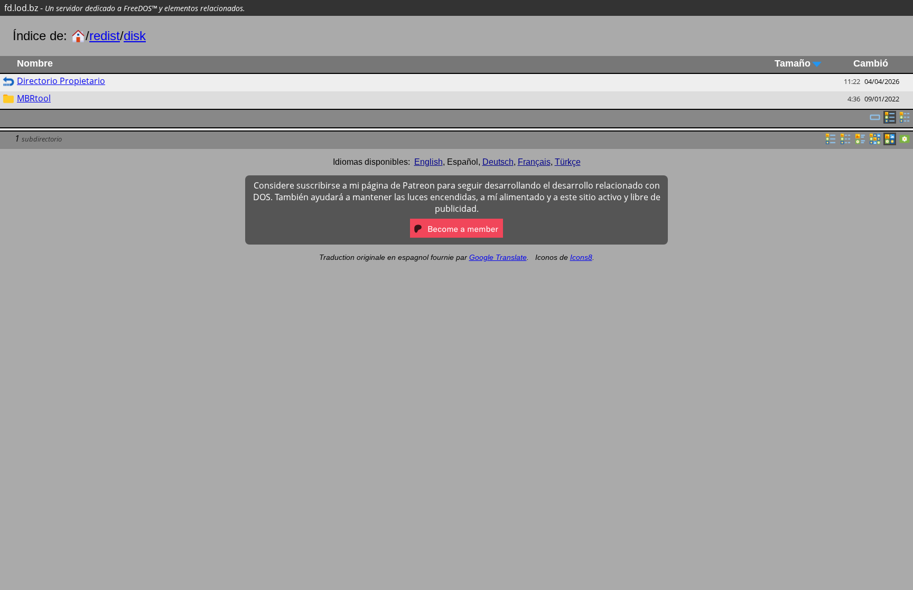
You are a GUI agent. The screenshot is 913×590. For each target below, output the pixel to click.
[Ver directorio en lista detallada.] (845, 142)
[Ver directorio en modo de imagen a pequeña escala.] (875, 142)
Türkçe (568, 161)
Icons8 (581, 257)
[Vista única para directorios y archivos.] (875, 120)
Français (534, 161)
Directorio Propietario (61, 81)
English (428, 161)
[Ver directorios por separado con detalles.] (904, 120)
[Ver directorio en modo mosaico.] (860, 142)
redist (104, 36)
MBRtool (34, 98)
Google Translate (498, 257)
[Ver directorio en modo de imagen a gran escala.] (904, 142)
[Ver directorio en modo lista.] (830, 142)
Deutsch (498, 161)
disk (135, 36)
